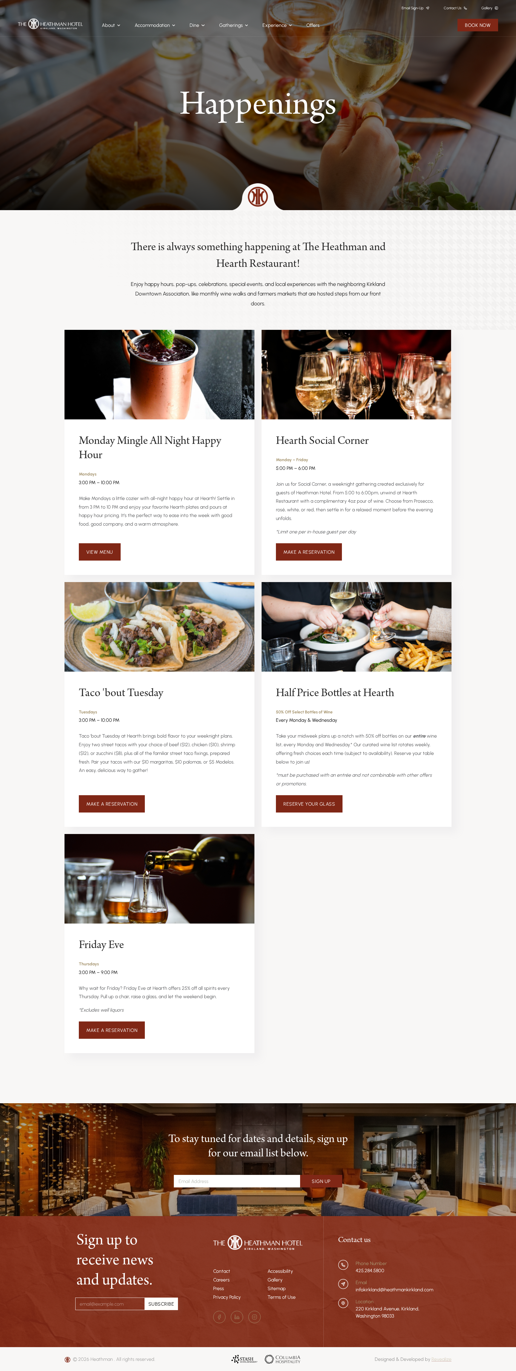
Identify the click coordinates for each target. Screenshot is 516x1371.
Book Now (478, 25)
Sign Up (321, 1181)
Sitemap (277, 1288)
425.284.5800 (370, 1270)
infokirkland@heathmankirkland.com (394, 1289)
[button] (111, 25)
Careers (221, 1280)
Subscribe (161, 1304)
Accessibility (280, 1271)
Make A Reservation (308, 552)
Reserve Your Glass (309, 804)
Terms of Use (282, 1297)
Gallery (275, 1280)
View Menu (99, 552)
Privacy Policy (227, 1297)
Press (218, 1288)
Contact (221, 1271)
